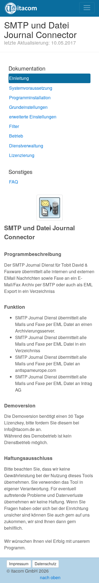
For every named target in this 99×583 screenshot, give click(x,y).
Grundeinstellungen (28, 107)
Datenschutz (45, 563)
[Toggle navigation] (87, 7)
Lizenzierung (21, 155)
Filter (14, 126)
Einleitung (19, 78)
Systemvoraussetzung (30, 88)
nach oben (50, 577)
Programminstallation (30, 97)
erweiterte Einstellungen (32, 116)
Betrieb (16, 136)
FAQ (13, 182)
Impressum (19, 563)
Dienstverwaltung (26, 145)
